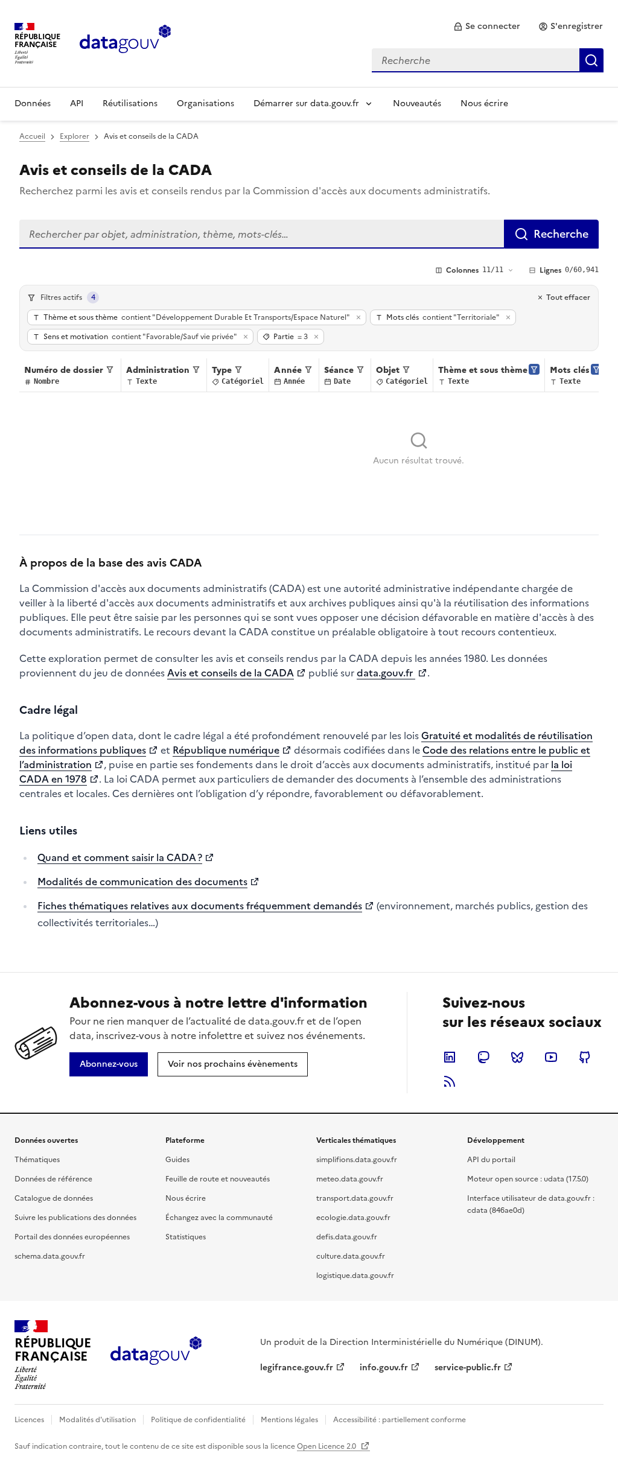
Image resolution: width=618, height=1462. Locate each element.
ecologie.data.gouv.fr (353, 1217)
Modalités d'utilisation (97, 1419)
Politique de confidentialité (198, 1419)
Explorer (74, 136)
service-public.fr (468, 1367)
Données (32, 103)
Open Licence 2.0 (327, 1446)
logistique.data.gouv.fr (355, 1275)
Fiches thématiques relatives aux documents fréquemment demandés (199, 905)
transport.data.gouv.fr (354, 1198)
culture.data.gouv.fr (350, 1256)
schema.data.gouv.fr (49, 1256)
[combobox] (488, 60)
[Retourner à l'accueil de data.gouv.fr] (125, 42)
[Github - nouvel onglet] (585, 1057)
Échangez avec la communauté (219, 1217)
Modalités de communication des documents (142, 881)
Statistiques (185, 1237)
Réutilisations (130, 103)
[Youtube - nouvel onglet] (551, 1057)
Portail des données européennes (72, 1237)
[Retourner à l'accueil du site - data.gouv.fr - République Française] (156, 1355)
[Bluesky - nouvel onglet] (517, 1057)
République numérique (226, 750)
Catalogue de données (53, 1198)
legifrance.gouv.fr (296, 1367)
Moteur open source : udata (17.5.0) (527, 1179)
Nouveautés (417, 103)
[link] (486, 26)
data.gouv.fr (386, 673)
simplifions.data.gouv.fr (356, 1159)
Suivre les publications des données (75, 1217)
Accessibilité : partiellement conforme (399, 1419)
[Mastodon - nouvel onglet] (483, 1057)
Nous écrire (484, 103)
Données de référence (53, 1179)
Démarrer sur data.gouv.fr (306, 103)
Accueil (32, 136)
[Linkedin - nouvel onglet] (450, 1057)
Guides (177, 1159)
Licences (29, 1419)
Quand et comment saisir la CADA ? (119, 857)
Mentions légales (289, 1419)
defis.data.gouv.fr (346, 1237)
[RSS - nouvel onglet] (450, 1081)
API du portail (491, 1159)
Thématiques (37, 1159)
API (76, 103)
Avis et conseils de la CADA (230, 673)
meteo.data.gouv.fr (349, 1179)
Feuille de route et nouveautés (217, 1179)
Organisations (205, 103)
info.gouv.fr (384, 1367)
